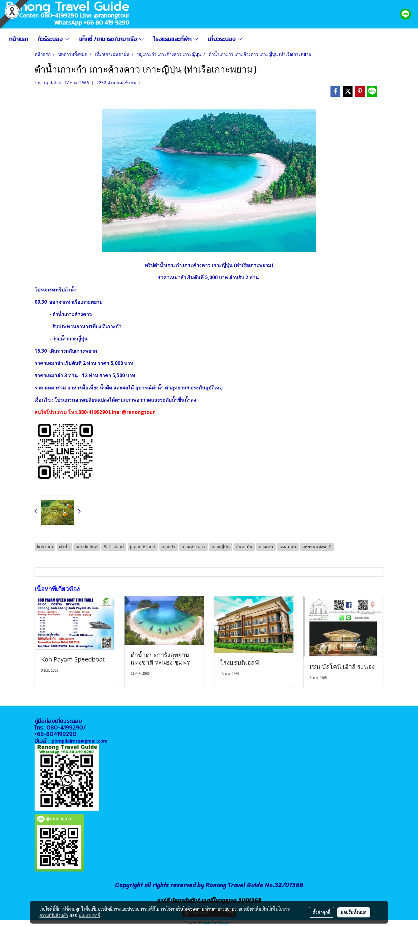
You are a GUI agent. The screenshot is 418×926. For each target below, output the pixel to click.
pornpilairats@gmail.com (79, 741)
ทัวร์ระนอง (51, 38)
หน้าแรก (18, 38)
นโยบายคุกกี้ (89, 915)
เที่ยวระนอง (222, 38)
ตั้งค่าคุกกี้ (321, 912)
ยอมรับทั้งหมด (354, 912)
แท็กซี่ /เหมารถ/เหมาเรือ (109, 38)
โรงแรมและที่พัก (173, 38)
